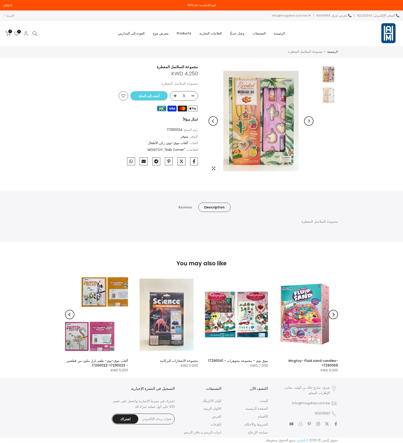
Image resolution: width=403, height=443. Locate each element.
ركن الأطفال (156, 143)
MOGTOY (155, 149)
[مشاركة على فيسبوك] (194, 161)
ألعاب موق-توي (177, 143)
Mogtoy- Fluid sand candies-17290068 (313, 363)
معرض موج (161, 33)
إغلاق (394, 5)
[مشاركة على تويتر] (181, 161)
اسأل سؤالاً (190, 119)
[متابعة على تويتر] (327, 424)
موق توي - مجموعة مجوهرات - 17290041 (238, 360)
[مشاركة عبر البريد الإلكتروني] (144, 161)
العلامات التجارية (210, 33)
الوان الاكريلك (211, 401)
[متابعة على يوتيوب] (291, 424)
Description (214, 207)
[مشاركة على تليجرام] (156, 161)
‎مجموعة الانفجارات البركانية (179, 360)
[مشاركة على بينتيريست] (169, 161)
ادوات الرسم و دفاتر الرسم (202, 432)
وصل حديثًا (237, 33)
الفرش (216, 416)
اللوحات (216, 424)
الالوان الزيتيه (212, 408)
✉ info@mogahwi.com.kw (291, 15)
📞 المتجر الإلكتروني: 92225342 (378, 15)
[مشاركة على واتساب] (131, 161)
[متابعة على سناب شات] (300, 424)
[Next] (213, 121)
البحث (264, 401)
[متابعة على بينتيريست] (309, 424)
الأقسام (263, 416)
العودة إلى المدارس (131, 33)
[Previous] (308, 121)
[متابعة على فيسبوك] (336, 424)
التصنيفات (259, 33)
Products (184, 33)
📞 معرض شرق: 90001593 (334, 15)
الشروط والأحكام (256, 424)
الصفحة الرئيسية (257, 408)
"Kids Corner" (174, 149)
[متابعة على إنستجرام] (318, 424)
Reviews (185, 207)
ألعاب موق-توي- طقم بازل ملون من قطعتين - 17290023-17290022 (97, 363)
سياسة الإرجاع (258, 432)
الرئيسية (279, 33)
